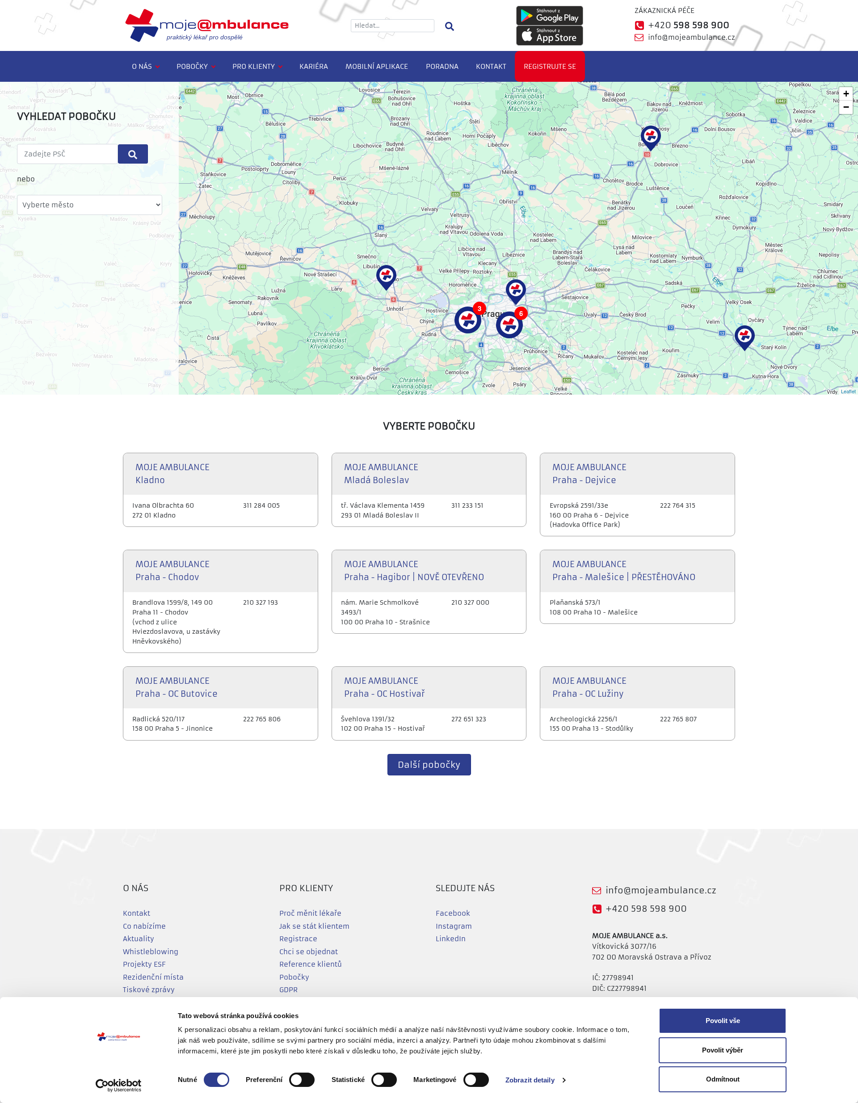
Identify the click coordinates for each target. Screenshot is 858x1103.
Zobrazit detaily (530, 1080)
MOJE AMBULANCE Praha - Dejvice (589, 473)
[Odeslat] (133, 154)
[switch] (302, 1080)
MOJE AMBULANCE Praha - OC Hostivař (384, 687)
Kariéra (313, 66)
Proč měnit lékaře (310, 913)
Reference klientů (310, 964)
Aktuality (138, 939)
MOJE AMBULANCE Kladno (172, 473)
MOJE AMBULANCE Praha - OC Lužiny (589, 687)
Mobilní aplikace (376, 66)
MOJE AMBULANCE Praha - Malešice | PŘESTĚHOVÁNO (623, 570)
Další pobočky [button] (429, 765)
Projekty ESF (144, 964)
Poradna (442, 66)
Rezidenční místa (153, 977)
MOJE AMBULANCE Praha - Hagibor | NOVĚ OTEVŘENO (414, 570)
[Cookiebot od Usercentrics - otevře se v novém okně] (119, 1085)
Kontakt (491, 66)
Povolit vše (723, 1020)
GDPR (288, 989)
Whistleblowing (150, 951)
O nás (142, 66)
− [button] (846, 107)
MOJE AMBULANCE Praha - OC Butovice (176, 687)
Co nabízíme (144, 926)
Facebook (453, 913)
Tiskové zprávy (149, 989)
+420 (688, 25)
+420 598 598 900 (646, 909)
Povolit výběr (722, 1050)
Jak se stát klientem (314, 926)
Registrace (298, 939)
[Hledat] (449, 25)
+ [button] (846, 93)
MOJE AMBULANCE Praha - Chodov (172, 570)
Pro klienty (253, 66)
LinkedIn (451, 939)
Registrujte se (550, 66)
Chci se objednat (308, 951)
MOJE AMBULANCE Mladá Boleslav (381, 473)
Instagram (454, 926)
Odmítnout (723, 1079)
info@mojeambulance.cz (691, 37)
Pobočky (192, 66)
